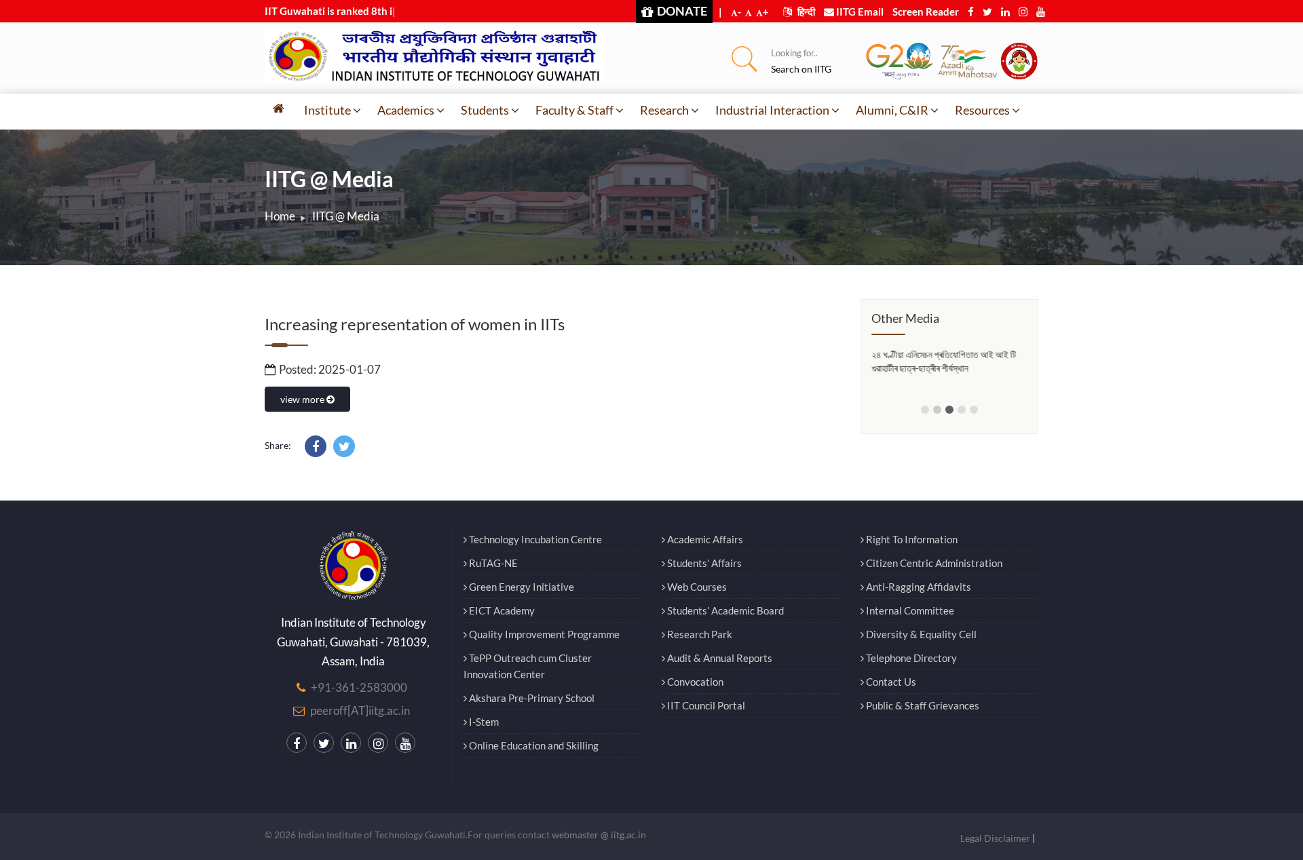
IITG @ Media (345, 216)
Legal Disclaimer (995, 838)
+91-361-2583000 (359, 687)
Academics (405, 109)
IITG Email (859, 11)
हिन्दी (805, 11)
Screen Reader (925, 11)
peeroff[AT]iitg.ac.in (360, 710)
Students (485, 109)
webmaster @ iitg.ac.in (599, 834)
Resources (982, 109)
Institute (327, 109)
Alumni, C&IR (892, 109)
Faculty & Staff (574, 109)
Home (280, 216)
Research (664, 109)
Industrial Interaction (772, 109)
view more (303, 399)
